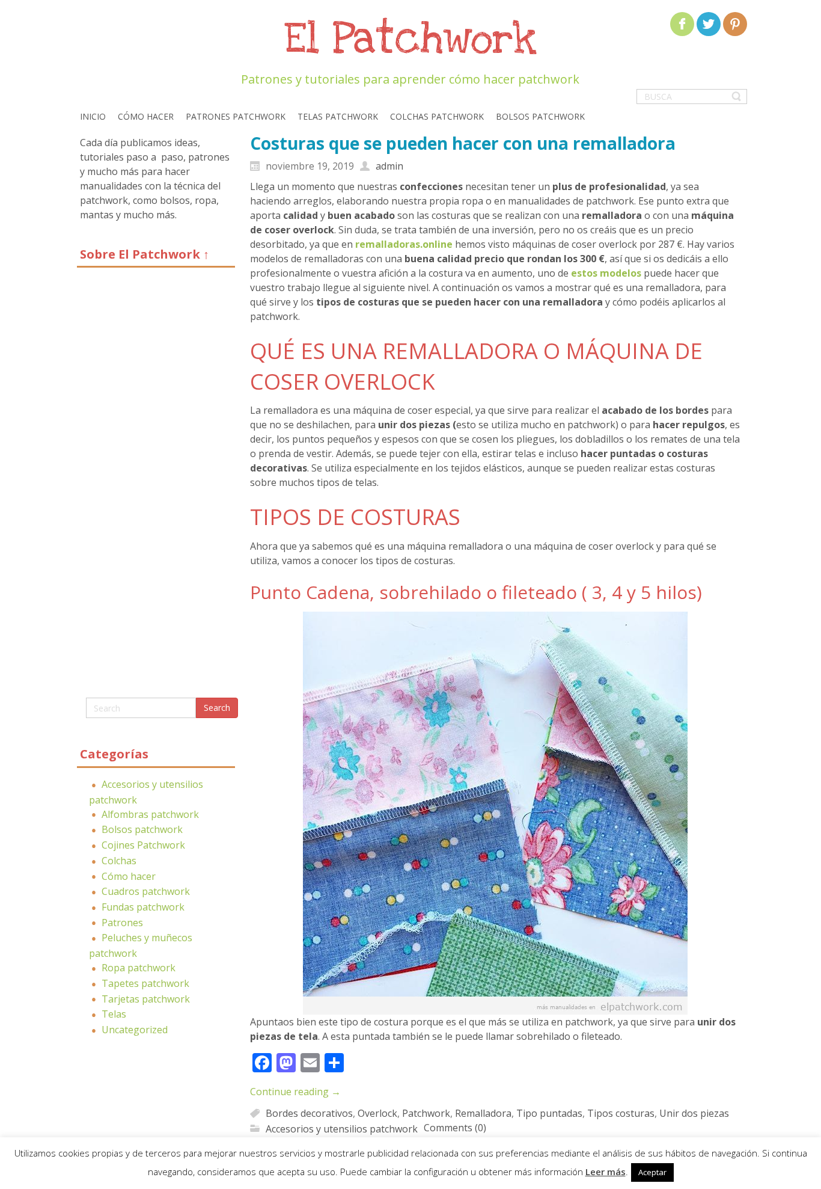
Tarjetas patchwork (146, 999)
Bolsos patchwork (142, 829)
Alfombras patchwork (150, 814)
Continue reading (295, 1091)
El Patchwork (410, 39)
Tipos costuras (621, 1113)
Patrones (122, 922)
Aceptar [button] (652, 1172)
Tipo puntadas (549, 1113)
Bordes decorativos (309, 1113)
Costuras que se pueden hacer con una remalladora (463, 143)
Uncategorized (135, 1029)
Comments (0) (455, 1127)
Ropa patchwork (138, 967)
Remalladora (483, 1113)
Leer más (605, 1172)
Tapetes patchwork (145, 983)
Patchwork (426, 1113)
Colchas (119, 860)
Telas (114, 1014)
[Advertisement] (156, 487)
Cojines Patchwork (143, 845)
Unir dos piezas (694, 1113)
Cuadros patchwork (146, 891)
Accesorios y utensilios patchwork (342, 1128)
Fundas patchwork (143, 907)
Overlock (377, 1113)
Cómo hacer (129, 876)
